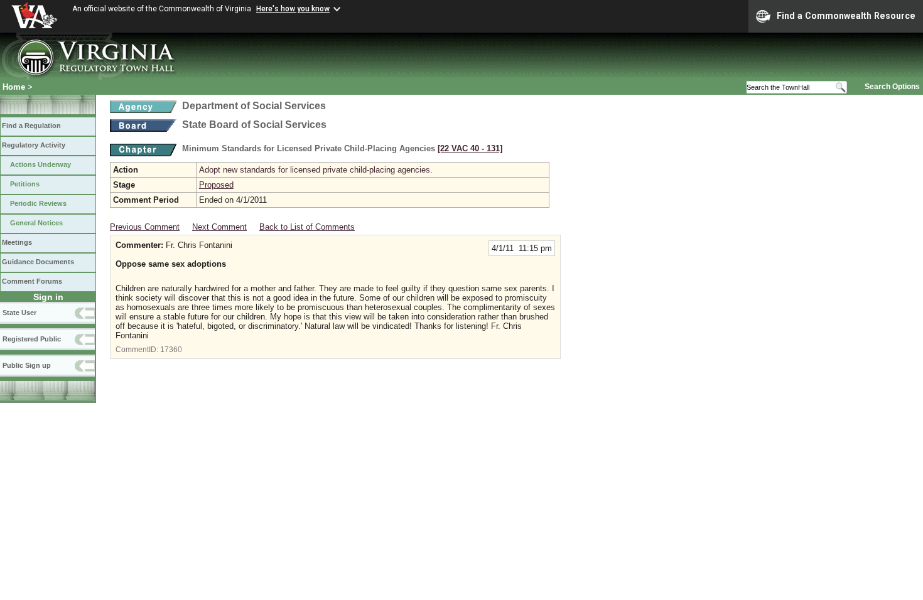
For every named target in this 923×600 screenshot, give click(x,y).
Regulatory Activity (33, 145)
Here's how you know (293, 8)
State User (19, 312)
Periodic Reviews (38, 203)
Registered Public (32, 339)
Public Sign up (27, 365)
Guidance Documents (38, 261)
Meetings (17, 242)
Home (14, 87)
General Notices (36, 223)
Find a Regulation (31, 125)
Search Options (892, 86)
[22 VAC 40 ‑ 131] (470, 148)
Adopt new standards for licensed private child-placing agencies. (316, 169)
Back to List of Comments (307, 227)
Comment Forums (32, 281)
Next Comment (219, 227)
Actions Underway (40, 164)
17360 (171, 349)
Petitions (25, 184)
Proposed (216, 185)
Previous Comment (145, 227)
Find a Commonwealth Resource (846, 16)
